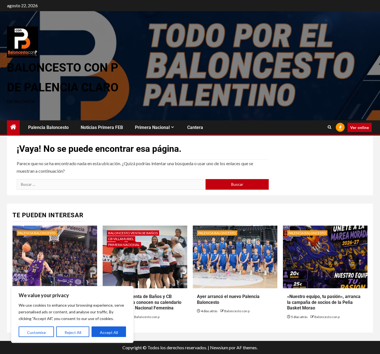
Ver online (359, 127)
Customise (36, 332)
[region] (72, 314)
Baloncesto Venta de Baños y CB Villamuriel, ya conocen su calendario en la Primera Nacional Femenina (144, 302)
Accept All (109, 332)
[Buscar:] (111, 184)
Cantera (195, 127)
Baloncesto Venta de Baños (133, 233)
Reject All (73, 332)
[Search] (329, 127)
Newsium (219, 347)
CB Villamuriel (121, 239)
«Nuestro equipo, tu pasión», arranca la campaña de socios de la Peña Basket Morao (324, 302)
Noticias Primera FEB (102, 127)
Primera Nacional (152, 127)
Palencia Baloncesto (48, 127)
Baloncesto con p (146, 317)
